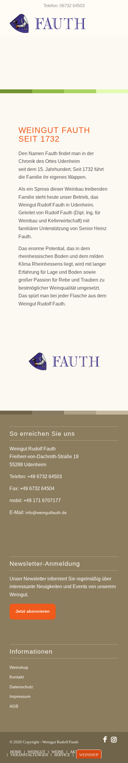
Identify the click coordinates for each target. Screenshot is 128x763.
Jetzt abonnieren (32, 611)
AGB (14, 706)
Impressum (20, 696)
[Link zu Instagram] (114, 739)
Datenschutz (21, 686)
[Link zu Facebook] (105, 739)
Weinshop (19, 667)
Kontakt (17, 677)
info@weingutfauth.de (46, 512)
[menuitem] (15, 751)
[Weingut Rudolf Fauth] (53, 23)
